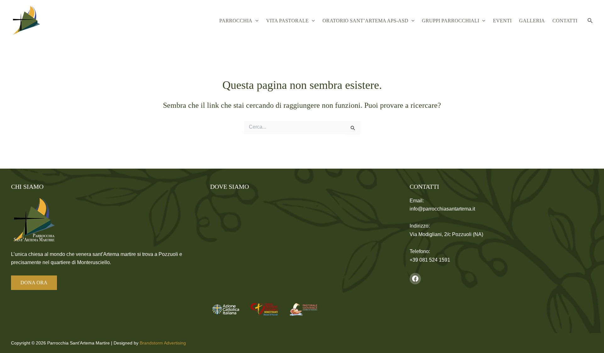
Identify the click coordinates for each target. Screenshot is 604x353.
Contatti (564, 20)
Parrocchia (235, 20)
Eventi (502, 20)
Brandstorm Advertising (163, 342)
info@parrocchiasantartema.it (442, 208)
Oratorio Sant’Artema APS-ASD (365, 20)
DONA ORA (34, 282)
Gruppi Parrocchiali (450, 20)
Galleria (532, 20)
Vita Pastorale (287, 20)
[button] (255, 21)
